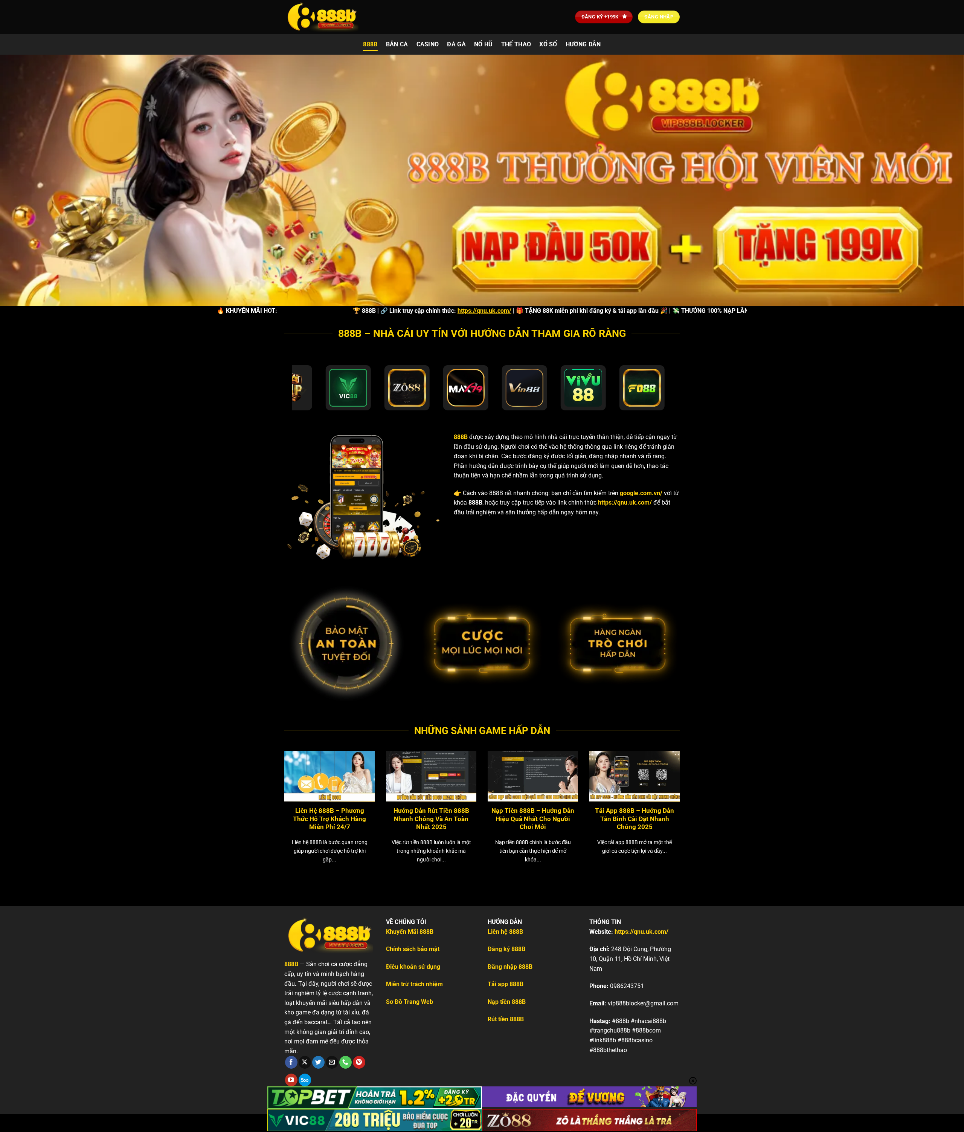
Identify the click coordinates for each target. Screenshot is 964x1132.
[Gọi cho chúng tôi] (345, 1062)
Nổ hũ (483, 44)
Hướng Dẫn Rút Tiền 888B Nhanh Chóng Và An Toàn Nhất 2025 (431, 819)
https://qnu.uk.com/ (412, 310)
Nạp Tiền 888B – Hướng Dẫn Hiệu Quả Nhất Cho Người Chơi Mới (532, 819)
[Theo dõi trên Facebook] (291, 1062)
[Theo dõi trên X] (305, 1062)
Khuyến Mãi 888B (409, 931)
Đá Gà (456, 44)
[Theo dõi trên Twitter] (318, 1062)
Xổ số (548, 44)
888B (370, 44)
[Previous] (271, 796)
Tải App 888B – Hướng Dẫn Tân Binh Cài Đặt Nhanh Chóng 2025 (634, 819)
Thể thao (516, 44)
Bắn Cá (397, 44)
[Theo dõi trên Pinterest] (359, 1062)
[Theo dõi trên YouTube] (291, 1080)
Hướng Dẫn (583, 44)
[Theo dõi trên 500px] (305, 1080)
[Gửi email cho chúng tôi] (332, 1062)
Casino (427, 44)
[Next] (693, 796)
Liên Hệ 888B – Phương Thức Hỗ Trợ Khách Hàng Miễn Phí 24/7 (329, 819)
